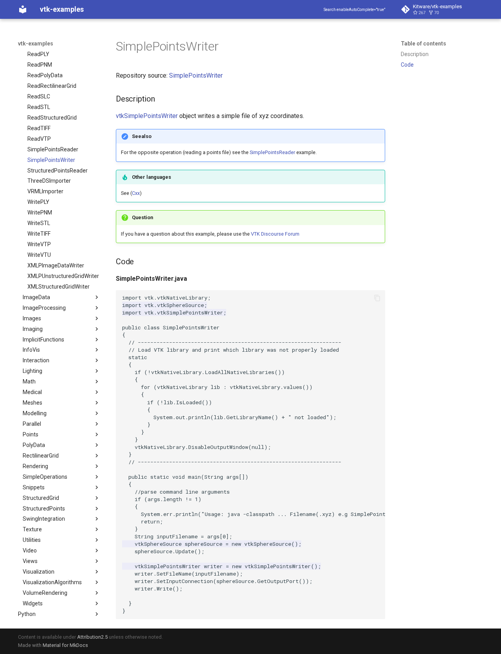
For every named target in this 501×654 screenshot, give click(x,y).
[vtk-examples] (23, 9)
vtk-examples (35, 43)
